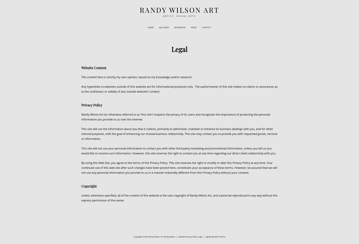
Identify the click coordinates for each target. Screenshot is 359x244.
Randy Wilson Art (179, 10)
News (194, 27)
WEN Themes (219, 236)
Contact (206, 27)
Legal (200, 236)
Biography (180, 27)
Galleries (164, 27)
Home (151, 27)
